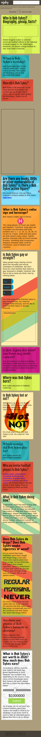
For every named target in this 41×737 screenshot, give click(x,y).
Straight (6, 287)
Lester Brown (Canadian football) (14, 475)
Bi (4, 293)
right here (7, 197)
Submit (17, 700)
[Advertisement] (17, 141)
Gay (5, 281)
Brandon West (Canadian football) (14, 479)
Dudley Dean (8, 474)
